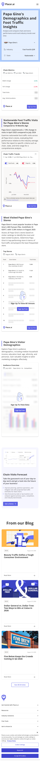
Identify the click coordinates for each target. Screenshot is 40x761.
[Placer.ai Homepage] (8, 4)
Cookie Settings (20, 745)
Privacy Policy (11, 741)
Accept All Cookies (20, 756)
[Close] (37, 732)
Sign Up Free (32, 107)
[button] (37, 4)
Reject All (20, 750)
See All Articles (20, 685)
